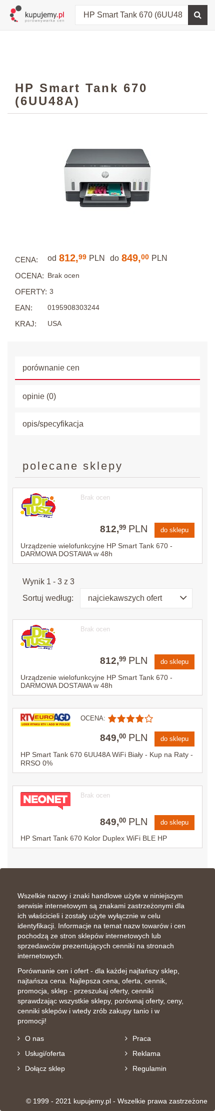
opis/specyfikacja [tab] (53, 424)
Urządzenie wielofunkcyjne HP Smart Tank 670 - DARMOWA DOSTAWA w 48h (96, 550)
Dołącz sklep (45, 1068)
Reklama (146, 1053)
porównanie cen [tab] (51, 367)
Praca (141, 1038)
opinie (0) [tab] (39, 396)
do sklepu (174, 530)
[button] (136, 598)
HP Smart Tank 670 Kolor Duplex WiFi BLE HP (93, 838)
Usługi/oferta (45, 1053)
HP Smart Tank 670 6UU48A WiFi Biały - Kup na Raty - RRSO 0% (106, 759)
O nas (34, 1038)
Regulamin (149, 1068)
